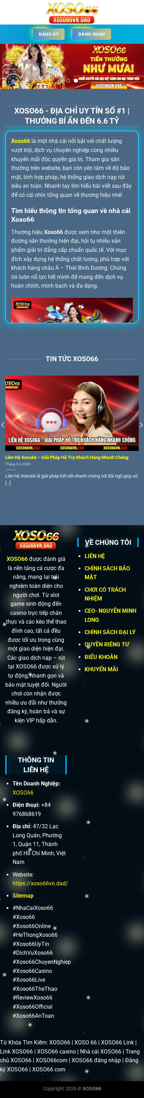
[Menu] (9, 12)
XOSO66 (17, 559)
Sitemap (23, 895)
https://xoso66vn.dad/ (40, 883)
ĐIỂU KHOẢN (102, 657)
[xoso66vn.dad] (72, 12)
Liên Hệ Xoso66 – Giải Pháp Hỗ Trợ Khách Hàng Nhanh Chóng (66, 457)
